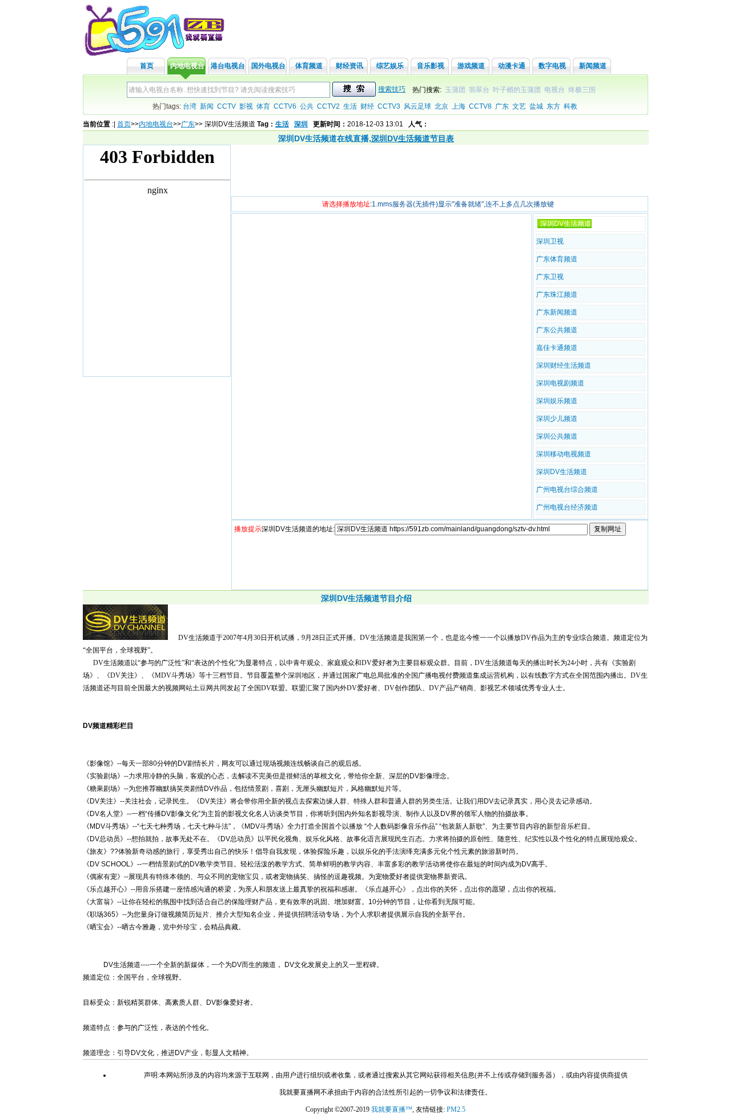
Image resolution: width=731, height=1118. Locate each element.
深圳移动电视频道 (563, 454)
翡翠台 (479, 90)
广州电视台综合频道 (567, 490)
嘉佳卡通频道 (556, 348)
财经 (367, 106)
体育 (263, 106)
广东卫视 (550, 277)
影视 (246, 106)
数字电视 (552, 66)
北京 (441, 106)
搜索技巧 (391, 89)
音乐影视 (430, 66)
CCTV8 (480, 106)
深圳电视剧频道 (560, 383)
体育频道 (309, 66)
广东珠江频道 (556, 295)
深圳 (301, 124)
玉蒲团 (455, 90)
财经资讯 (349, 66)
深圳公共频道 (556, 436)
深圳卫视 (550, 241)
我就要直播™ (391, 1109)
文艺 (519, 106)
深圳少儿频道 (556, 419)
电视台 (554, 90)
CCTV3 (388, 106)
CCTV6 (285, 106)
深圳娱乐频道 (556, 401)
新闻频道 (593, 66)
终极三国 (582, 90)
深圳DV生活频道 (561, 472)
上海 (458, 106)
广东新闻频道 (556, 312)
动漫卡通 (511, 66)
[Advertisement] (439, 170)
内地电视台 (187, 66)
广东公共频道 (556, 330)
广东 (502, 106)
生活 (350, 106)
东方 (553, 106)
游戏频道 (471, 66)
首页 (147, 66)
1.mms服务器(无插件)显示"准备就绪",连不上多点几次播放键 (463, 204)
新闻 (207, 106)
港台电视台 (228, 66)
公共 (307, 106)
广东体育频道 (556, 259)
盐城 (536, 106)
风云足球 (417, 106)
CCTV (226, 106)
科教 (570, 106)
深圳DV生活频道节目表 (412, 138)
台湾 (189, 106)
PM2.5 (456, 1109)
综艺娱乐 (390, 66)
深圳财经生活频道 (563, 365)
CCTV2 (328, 106)
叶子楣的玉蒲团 (517, 90)
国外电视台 (268, 66)
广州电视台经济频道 (567, 507)
